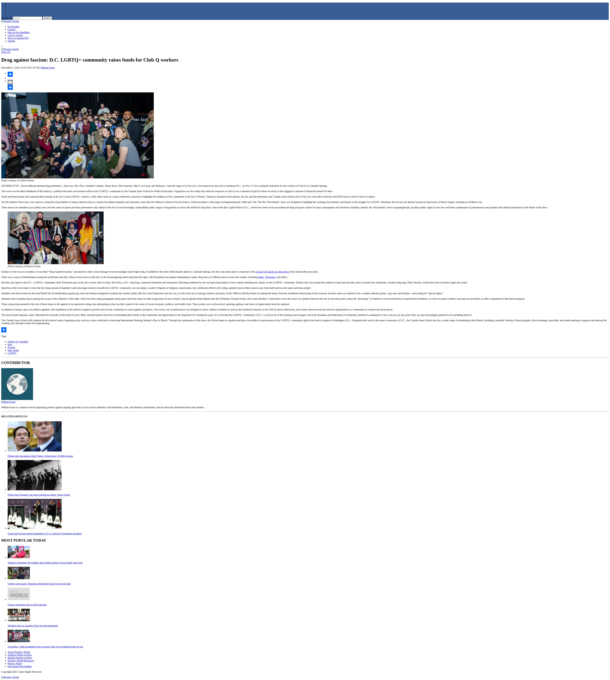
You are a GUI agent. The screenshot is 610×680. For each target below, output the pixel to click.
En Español (13, 26)
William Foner (48, 67)
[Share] (308, 74)
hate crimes (13, 350)
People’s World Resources (21, 660)
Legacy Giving (15, 35)
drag (10, 344)
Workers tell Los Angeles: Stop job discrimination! (33, 625)
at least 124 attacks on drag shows (273, 271)
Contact (11, 29)
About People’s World (19, 652)
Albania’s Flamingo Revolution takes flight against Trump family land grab (45, 562)
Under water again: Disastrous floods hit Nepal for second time (39, 583)
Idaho (261, 277)
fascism (11, 347)
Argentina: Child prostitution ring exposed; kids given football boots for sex (45, 646)
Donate (11, 41)
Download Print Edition (20, 666)
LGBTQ (12, 353)
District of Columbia (18, 341)
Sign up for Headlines (19, 32)
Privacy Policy (15, 663)
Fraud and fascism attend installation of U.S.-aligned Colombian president (44, 533)
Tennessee (270, 277)
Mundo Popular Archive (20, 657)
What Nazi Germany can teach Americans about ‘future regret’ (39, 494)
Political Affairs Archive (20, 655)
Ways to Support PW (18, 38)
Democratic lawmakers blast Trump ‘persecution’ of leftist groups (40, 456)
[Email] (308, 82)
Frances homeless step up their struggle (27, 604)
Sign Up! (5, 52)
